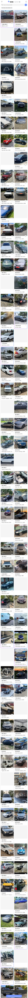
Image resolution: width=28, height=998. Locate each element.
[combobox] (12, 5)
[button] (12, 23)
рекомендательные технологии (10, 992)
